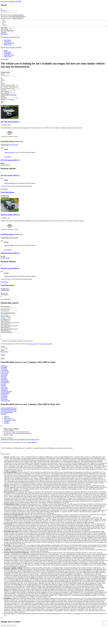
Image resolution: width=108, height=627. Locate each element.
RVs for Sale (35, 439)
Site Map (6, 423)
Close (2, 358)
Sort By (3, 96)
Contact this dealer (9, 152)
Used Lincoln (4, 388)
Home (5, 50)
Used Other (4, 414)
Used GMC (4, 378)
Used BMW (4, 367)
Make (2, 27)
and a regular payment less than (9, 326)
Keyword (3, 10)
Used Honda (4, 379)
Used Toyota (4, 399)
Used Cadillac (4, 370)
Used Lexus (4, 387)
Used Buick (4, 368)
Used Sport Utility (5, 411)
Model (2, 29)
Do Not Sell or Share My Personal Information (16, 432)
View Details (7, 156)
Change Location (5, 72)
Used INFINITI (5, 382)
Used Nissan (4, 394)
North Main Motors (7, 141)
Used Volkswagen (5, 400)
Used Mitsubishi (5, 393)
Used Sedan (13, 409)
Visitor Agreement (32, 442)
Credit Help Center (9, 43)
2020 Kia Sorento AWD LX (10, 215)
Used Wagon (9, 412)
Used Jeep (3, 384)
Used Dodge (4, 375)
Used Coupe (13, 408)
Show (2, 101)
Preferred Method (5, 316)
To (2, 23)
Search (2, 74)
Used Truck (13, 411)
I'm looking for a (5, 319)
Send (2, 350)
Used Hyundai (4, 381)
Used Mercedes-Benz (6, 391)
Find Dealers (7, 40)
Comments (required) (6, 332)
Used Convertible (5, 408)
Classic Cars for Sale (14, 439)
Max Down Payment (6, 15)
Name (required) (5, 306)
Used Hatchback (5, 409)
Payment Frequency (6, 18)
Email (9, 318)
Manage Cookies (8, 435)
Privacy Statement (9, 430)
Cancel (3, 346)
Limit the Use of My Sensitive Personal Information (18, 433)
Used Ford (3, 376)
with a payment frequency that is (9, 329)
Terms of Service (44, 344)
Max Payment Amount (7, 16)
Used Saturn (4, 397)
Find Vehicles (7, 41)
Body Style (4, 30)
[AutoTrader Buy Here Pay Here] (10, 37)
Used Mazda (4, 390)
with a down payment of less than (10, 322)
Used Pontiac (4, 396)
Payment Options (5, 165)
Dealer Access (8, 44)
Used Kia (3, 385)
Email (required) (5, 309)
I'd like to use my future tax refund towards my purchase (18, 341)
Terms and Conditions (10, 420)
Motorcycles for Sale (26, 439)
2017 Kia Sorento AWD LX (10, 122)
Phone (8, 313)
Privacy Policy (34, 344)
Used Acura (4, 365)
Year (2, 79)
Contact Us (7, 421)
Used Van (3, 412)
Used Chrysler (4, 373)
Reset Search (4, 34)
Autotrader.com (5, 439)
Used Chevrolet (5, 371)
